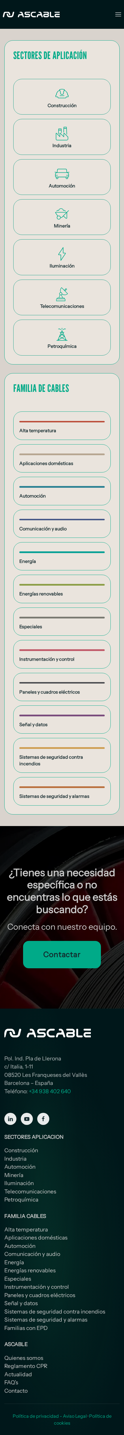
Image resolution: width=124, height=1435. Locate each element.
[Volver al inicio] (32, 14)
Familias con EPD (26, 1328)
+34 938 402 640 (50, 1091)
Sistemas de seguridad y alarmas (45, 1319)
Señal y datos (21, 1303)
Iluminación (19, 1183)
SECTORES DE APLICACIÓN (50, 55)
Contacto (16, 1390)
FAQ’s (11, 1382)
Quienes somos (23, 1358)
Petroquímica (21, 1199)
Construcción (21, 1150)
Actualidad (18, 1374)
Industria (15, 1158)
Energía (14, 1262)
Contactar (62, 954)
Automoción (19, 1166)
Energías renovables (30, 1270)
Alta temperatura (26, 1229)
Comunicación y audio (32, 1254)
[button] (118, 14)
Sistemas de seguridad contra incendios (54, 1311)
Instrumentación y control (36, 1287)
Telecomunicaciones (30, 1191)
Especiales (17, 1278)
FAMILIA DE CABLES (41, 388)
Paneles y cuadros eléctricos (39, 1295)
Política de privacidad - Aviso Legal (50, 1416)
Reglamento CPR (25, 1366)
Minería (13, 1175)
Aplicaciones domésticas (35, 1237)
